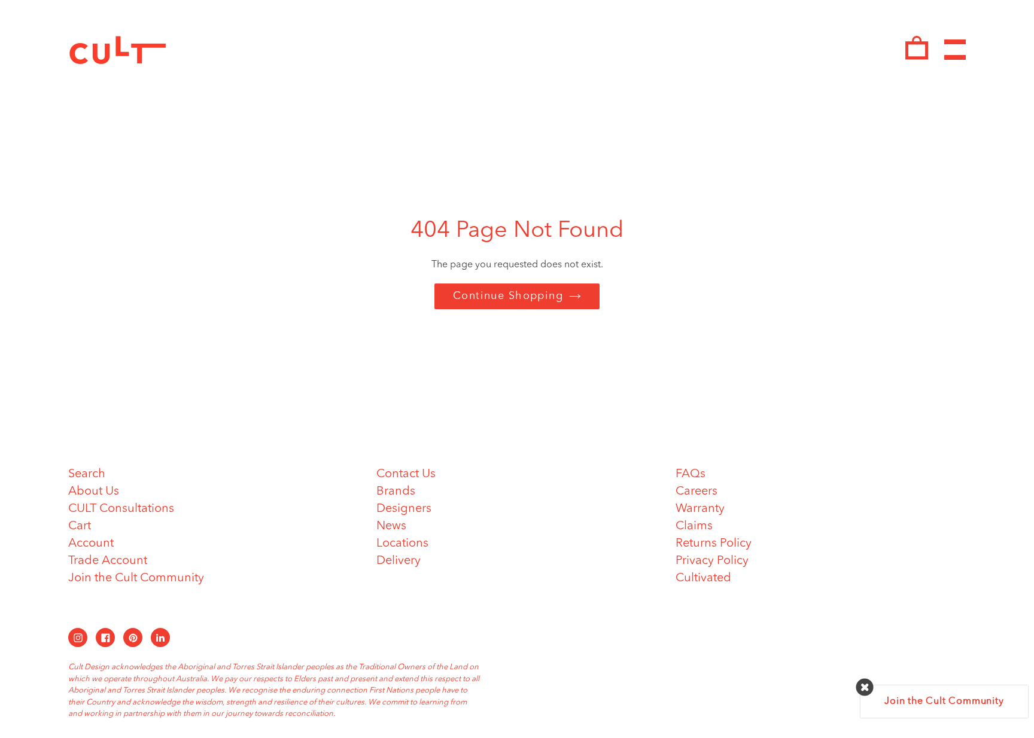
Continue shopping (508, 296)
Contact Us (406, 474)
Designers (403, 509)
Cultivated (703, 578)
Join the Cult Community (136, 578)
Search (86, 474)
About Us (93, 492)
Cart (79, 526)
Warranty (700, 509)
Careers (696, 492)
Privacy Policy (712, 561)
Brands (395, 492)
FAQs (690, 474)
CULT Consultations (121, 509)
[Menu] (955, 50)
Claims (694, 526)
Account (91, 544)
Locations (402, 544)
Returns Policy (714, 544)
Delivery (398, 561)
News (391, 526)
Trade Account (107, 561)
